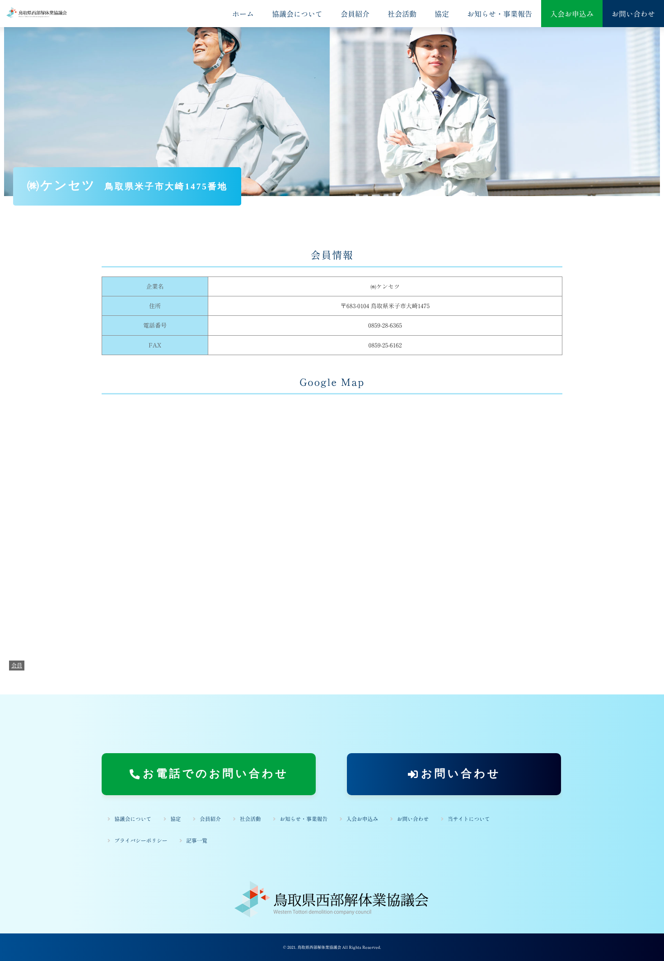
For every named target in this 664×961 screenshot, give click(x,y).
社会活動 (402, 13)
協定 (442, 13)
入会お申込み (572, 13)
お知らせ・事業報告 (499, 13)
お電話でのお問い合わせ (216, 774)
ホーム (243, 13)
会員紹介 (355, 13)
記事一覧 (196, 840)
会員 (16, 665)
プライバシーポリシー (141, 840)
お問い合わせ (633, 13)
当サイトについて (469, 819)
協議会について (297, 13)
